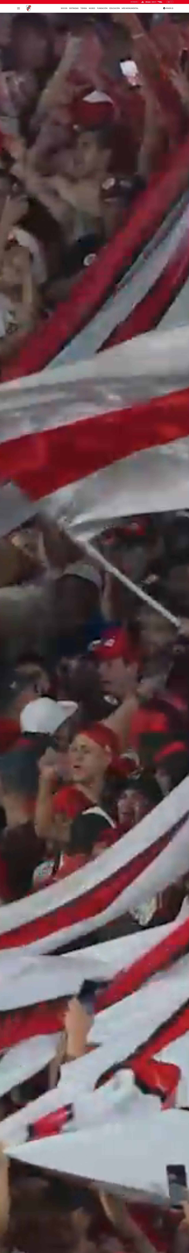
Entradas (73, 8)
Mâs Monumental (130, 8)
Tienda (83, 8)
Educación (114, 8)
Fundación (102, 8)
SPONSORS (134, 2)
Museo (92, 8)
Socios (64, 8)
